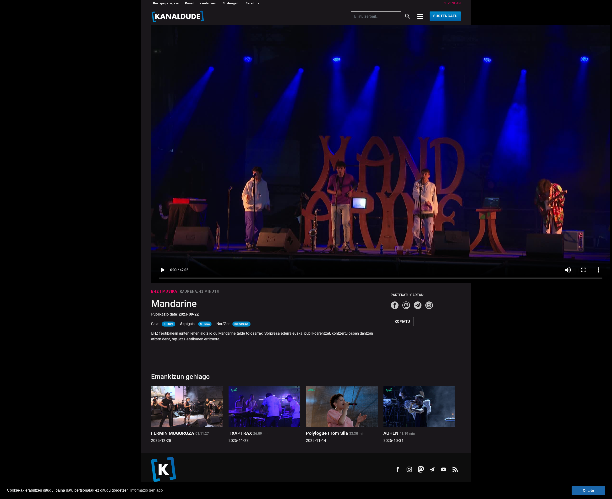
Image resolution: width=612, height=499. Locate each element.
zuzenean (452, 3)
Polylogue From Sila (327, 433)
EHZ (155, 291)
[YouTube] (444, 469)
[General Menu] (420, 16)
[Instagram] (429, 305)
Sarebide (252, 3)
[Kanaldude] (178, 16)
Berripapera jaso (166, 3)
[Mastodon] (406, 305)
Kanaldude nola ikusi (201, 3)
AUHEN (390, 433)
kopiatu (402, 321)
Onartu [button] (588, 490)
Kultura (168, 324)
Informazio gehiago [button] (146, 490)
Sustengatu (231, 3)
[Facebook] (395, 305)
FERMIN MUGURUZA (172, 433)
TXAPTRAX (240, 433)
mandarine (241, 324)
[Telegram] (417, 305)
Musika (205, 324)
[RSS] (455, 469)
